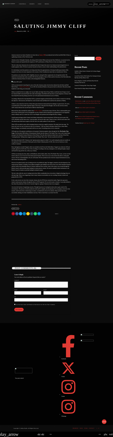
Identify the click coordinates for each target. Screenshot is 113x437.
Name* (15, 289)
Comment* (16, 280)
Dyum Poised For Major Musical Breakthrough (85, 88)
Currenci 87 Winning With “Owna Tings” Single (85, 85)
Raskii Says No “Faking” (89, 123)
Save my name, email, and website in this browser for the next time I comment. (35, 304)
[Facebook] (98, 428)
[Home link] (9, 4)
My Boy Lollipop (38, 110)
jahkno (19, 204)
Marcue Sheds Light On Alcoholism (87, 107)
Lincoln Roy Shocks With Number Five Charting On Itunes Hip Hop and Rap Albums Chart (55, 249)
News (16, 20)
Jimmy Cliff (42, 55)
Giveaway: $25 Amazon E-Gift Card (91, 186)
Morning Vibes (81, 141)
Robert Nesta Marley (24, 87)
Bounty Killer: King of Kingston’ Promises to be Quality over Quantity (90, 163)
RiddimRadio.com (79, 101)
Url (15, 296)
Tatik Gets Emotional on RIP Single (91, 170)
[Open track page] (46, 434)
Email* (45, 289)
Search (76, 55)
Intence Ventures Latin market (89, 178)
